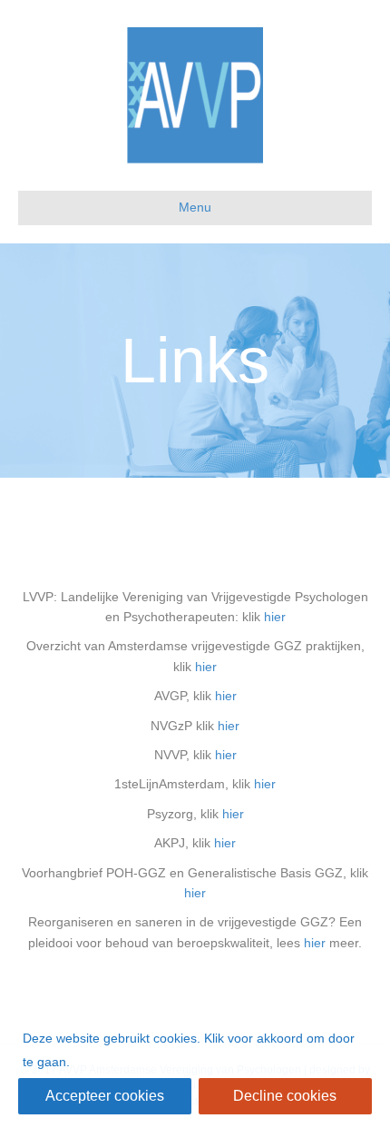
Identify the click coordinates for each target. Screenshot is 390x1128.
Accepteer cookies (104, 1095)
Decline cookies (284, 1095)
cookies (175, 1038)
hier (275, 616)
